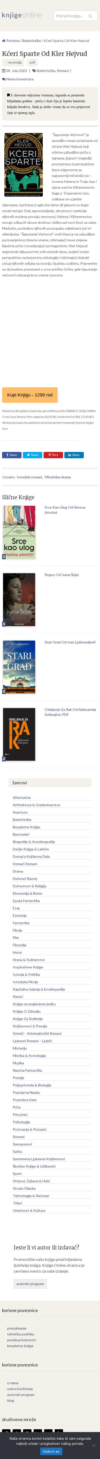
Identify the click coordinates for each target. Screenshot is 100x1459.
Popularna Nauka (26, 1092)
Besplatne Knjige (26, 827)
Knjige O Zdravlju (27, 1011)
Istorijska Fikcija (25, 982)
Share (13, 454)
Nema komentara (20, 79)
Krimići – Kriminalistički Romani (37, 1033)
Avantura (20, 812)
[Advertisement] (50, 332)
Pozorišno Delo (25, 1100)
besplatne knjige (20, 1346)
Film (16, 937)
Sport (17, 1173)
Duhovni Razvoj (25, 878)
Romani (63, 70)
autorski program (30, 1284)
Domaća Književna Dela (31, 856)
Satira (17, 1151)
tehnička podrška (20, 1334)
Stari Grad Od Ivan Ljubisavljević (70, 642)
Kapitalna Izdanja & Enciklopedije (39, 989)
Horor (17, 952)
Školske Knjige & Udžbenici (34, 1166)
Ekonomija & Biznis (27, 893)
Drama (18, 871)
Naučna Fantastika (27, 1070)
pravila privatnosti (21, 1340)
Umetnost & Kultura (29, 1210)
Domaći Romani (25, 864)
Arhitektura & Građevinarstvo (36, 805)
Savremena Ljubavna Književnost (39, 1159)
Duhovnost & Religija (29, 886)
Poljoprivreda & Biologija (32, 1085)
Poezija (18, 1077)
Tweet (34, 454)
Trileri (17, 1203)
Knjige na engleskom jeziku (34, 1004)
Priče (17, 1107)
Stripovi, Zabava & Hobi (31, 1181)
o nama (12, 1383)
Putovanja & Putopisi (29, 1129)
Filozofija (19, 945)
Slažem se (51, 1451)
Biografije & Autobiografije (34, 841)
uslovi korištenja (20, 1389)
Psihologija (21, 1122)
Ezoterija (20, 915)
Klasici (18, 996)
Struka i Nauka (24, 1188)
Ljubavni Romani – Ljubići (32, 1041)
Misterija (20, 1048)
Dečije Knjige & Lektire (31, 849)
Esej (16, 908)
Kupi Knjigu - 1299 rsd (30, 394)
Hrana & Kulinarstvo (29, 959)
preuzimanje (16, 1328)
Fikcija (17, 930)
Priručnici (20, 1114)
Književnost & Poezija (30, 1026)
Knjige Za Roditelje (28, 1018)
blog (10, 1400)
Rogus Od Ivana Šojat (62, 574)
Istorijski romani (29, 477)
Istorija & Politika (26, 974)
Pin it (55, 454)
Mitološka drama (58, 477)
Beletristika (46, 70)
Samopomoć (22, 1144)
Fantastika (21, 923)
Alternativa (22, 797)
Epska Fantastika (26, 900)
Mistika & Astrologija (29, 1055)
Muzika (18, 1063)
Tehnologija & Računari (31, 1195)
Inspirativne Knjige (28, 967)
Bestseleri (21, 834)
